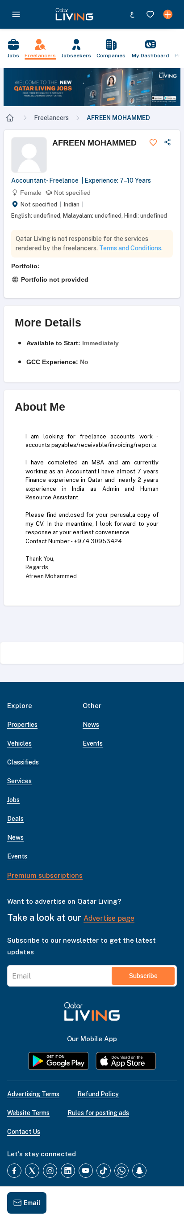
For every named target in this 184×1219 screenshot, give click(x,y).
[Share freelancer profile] (167, 142)
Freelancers (51, 117)
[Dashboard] (168, 14)
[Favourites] (150, 14)
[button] (92, 87)
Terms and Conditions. (131, 248)
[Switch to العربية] (132, 14)
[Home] (10, 118)
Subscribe (143, 975)
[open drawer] (16, 14)
